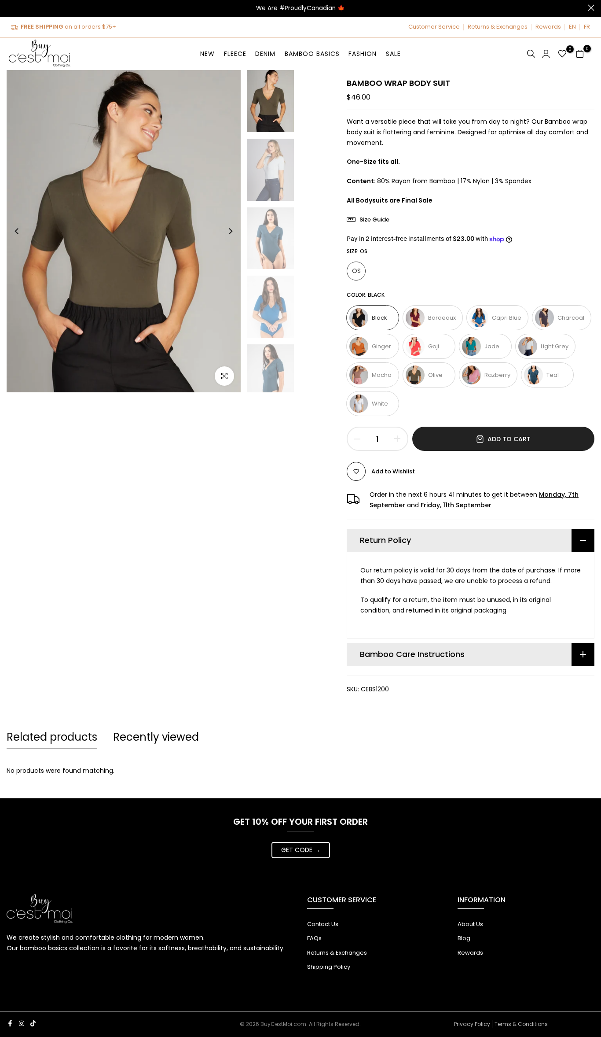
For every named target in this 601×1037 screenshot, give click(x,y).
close (10, 7)
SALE (393, 53)
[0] (562, 54)
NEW (207, 53)
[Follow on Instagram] (21, 1023)
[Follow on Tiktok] (33, 1023)
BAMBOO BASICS (312, 53)
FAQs (314, 938)
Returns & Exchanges (498, 26)
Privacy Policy (472, 1024)
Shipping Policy (328, 967)
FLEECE (235, 53)
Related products (52, 737)
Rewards (548, 26)
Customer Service (434, 26)
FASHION (362, 53)
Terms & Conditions (521, 1024)
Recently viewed (156, 737)
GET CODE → (300, 849)
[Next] (222, 231)
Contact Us (322, 924)
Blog (464, 938)
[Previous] (25, 231)
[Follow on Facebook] (10, 1023)
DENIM (265, 53)
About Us (470, 924)
